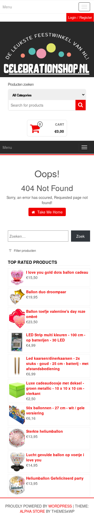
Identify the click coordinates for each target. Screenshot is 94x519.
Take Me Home (49, 212)
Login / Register (80, 17)
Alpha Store (32, 511)
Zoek (80, 236)
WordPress (60, 506)
